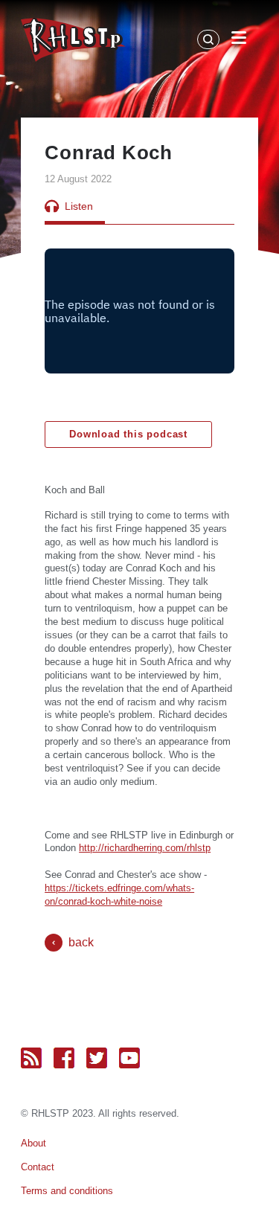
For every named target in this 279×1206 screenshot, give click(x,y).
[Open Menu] (238, 40)
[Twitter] (96, 1058)
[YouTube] (129, 1058)
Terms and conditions (67, 1190)
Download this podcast (128, 434)
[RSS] (31, 1058)
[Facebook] (64, 1058)
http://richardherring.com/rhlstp (145, 847)
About (33, 1143)
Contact (37, 1167)
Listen (79, 206)
